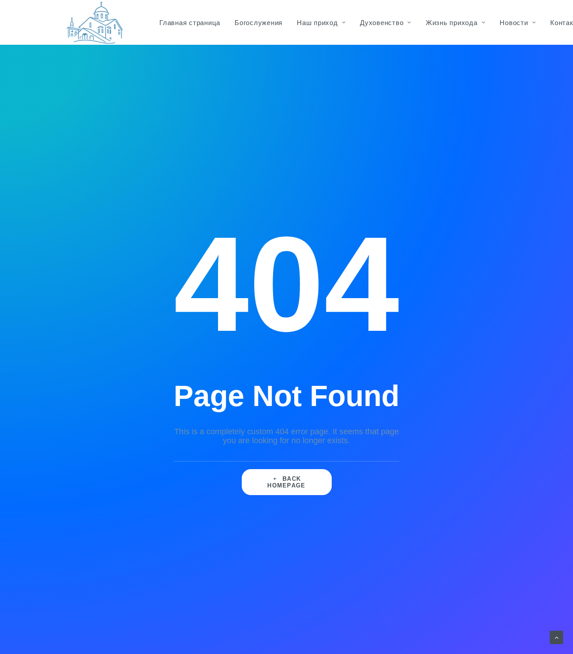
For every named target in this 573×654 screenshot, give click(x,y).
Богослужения (258, 22)
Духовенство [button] (381, 22)
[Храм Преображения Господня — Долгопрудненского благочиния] (93, 22)
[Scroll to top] (556, 637)
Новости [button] (514, 22)
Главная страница (189, 22)
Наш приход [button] (317, 22)
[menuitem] (190, 22)
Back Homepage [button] (286, 482)
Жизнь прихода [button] (452, 22)
